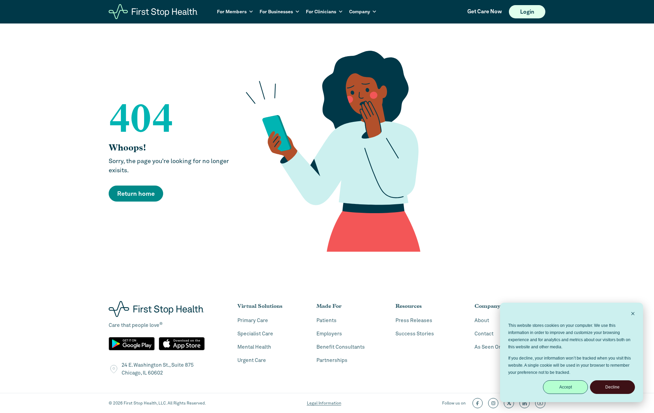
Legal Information (324, 403)
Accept (565, 387)
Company (359, 11)
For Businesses (276, 11)
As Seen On (488, 347)
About (481, 320)
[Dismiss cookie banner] (633, 314)
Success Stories (414, 334)
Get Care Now (484, 11)
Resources (408, 306)
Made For (329, 306)
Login (527, 12)
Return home (136, 193)
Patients (326, 320)
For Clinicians (321, 11)
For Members (232, 11)
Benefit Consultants (340, 347)
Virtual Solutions (259, 306)
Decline (612, 387)
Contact (484, 334)
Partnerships (331, 360)
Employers (329, 334)
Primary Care (252, 320)
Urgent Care (251, 360)
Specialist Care (255, 334)
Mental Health (254, 347)
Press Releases (413, 320)
